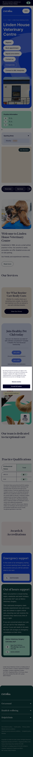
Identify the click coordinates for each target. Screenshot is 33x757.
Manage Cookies (16, 381)
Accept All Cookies (16, 386)
